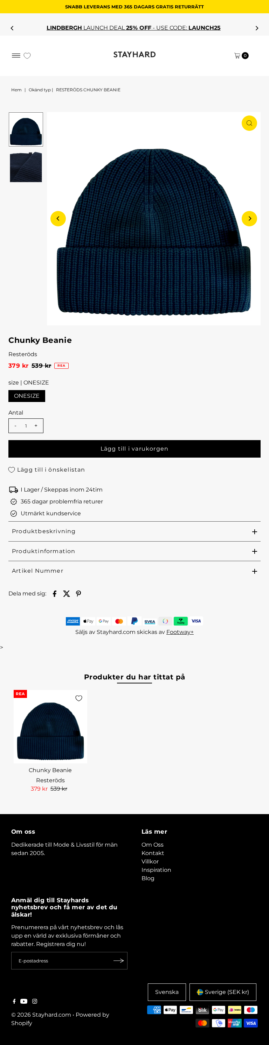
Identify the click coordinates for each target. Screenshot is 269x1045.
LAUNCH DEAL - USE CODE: (135, 27)
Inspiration (156, 870)
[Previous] (12, 27)
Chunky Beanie (50, 770)
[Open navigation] (16, 55)
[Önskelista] (27, 55)
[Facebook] (14, 1002)
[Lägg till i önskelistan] (78, 698)
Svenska (167, 992)
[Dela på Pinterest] (78, 593)
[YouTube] (23, 1002)
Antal (15, 412)
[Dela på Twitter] (66, 593)
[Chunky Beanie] (50, 726)
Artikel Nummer (37, 570)
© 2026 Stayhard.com (41, 1014)
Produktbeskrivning (44, 531)
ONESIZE (27, 396)
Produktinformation (44, 551)
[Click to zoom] (249, 123)
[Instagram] (34, 1002)
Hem (16, 89)
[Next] (257, 27)
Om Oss (153, 844)
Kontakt (153, 853)
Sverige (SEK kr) (227, 992)
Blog (148, 878)
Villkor (150, 861)
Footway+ (180, 632)
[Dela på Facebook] (54, 593)
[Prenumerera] (118, 960)
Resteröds (22, 354)
